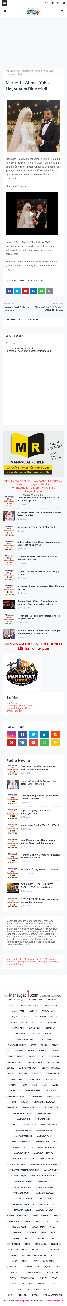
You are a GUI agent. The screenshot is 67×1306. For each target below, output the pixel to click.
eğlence (43, 1051)
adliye (13, 1005)
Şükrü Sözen (49, 1261)
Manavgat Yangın (22, 1210)
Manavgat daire (42, 1119)
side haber (22, 1250)
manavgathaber (40, 1216)
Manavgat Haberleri (47, 961)
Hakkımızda (22, 1295)
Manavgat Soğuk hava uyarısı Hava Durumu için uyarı (40, 588)
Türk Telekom (27, 1278)
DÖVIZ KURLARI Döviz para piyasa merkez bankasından (39, 901)
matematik (14, 1221)
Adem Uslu (53, 1000)
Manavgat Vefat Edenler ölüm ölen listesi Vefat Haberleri (39, 514)
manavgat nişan (18, 1176)
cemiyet (36, 1034)
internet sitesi (32, 1091)
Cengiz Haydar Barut (25, 1039)
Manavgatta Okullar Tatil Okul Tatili (36, 527)
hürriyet (13, 1085)
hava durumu (17, 1079)
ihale (44, 1085)
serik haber (40, 1244)
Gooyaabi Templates (53, 1301)
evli (42, 1057)
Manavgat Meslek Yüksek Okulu (45, 1164)
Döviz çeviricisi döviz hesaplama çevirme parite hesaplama (39, 499)
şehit (35, 1261)
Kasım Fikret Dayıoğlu (16, 1096)
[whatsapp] (44, 742)
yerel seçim (23, 1289)
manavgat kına (47, 1159)
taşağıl (47, 1267)
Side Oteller (38, 1250)
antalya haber (49, 1011)
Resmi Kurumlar (48, 1233)
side (10, 1250)
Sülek (24, 1261)
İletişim (36, 1295)
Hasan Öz (36, 1074)
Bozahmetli (18, 1028)
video (13, 1284)
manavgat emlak (44, 1130)
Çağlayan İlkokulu (17, 1045)
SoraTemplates (22, 1301)
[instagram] (58, 3)
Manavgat (12, 1108)
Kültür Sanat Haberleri (44, 1102)
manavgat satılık (44, 1187)
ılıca (25, 1085)
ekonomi (56, 1051)
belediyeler (37, 1022)
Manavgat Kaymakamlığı (23, 1159)
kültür (24, 1102)
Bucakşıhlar (34, 1028)
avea (24, 1022)
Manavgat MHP (51, 1170)
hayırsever (51, 1079)
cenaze (48, 1034)
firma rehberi (53, 1062)
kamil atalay (51, 1091)
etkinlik (32, 1057)
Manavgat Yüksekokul (17, 1216)
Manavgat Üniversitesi (23, 1204)
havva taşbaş (34, 1079)
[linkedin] (44, 734)
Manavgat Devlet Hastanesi (23, 1125)
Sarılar (40, 1238)
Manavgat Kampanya (43, 1153)
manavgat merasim (16, 1164)
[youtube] (33, 742)
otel (52, 1227)
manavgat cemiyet (24, 71)
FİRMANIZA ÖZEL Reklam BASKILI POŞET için (34, 481)
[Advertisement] (30, 44)
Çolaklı (55, 1045)
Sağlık (16, 1238)
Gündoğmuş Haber (27, 1068)
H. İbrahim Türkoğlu (50, 1068)
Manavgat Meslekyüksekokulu (24, 1170)
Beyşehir (52, 1022)
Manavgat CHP (23, 1119)
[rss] (55, 742)
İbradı (34, 1085)
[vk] (22, 742)
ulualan (43, 1278)
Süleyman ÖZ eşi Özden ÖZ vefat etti (40, 869)
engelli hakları (15, 1057)
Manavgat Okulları (24, 1182)
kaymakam (37, 1096)
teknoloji (13, 1272)
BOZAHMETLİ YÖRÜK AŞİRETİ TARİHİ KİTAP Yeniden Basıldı (37, 886)
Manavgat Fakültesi (21, 1142)
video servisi (27, 1284)
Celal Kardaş (21, 1034)
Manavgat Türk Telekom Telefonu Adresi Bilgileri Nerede (38, 617)
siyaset (54, 1255)
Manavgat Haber (15, 959)
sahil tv (28, 1238)
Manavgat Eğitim (23, 1130)
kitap (14, 1102)
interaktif (15, 1091)
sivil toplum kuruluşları (34, 1255)
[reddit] (55, 734)
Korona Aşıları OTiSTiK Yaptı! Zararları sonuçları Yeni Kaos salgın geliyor (37, 603)
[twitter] (52, 3)
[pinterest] (63, 3)
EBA (8, 1051)
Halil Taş (23, 1074)
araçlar (14, 1017)
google (10, 1068)
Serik (27, 1244)
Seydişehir (56, 1244)
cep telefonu (46, 1039)
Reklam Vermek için (52, 1295)
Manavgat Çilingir (15, 964)
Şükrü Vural (13, 1267)
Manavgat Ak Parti (31, 1108)
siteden (13, 1255)
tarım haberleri (31, 1267)
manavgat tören (24, 1199)
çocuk (44, 1045)
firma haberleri (34, 1062)
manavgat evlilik (45, 1136)
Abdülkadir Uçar (35, 1000)
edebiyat (19, 1051)
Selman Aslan (13, 1244)
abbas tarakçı (15, 1000)
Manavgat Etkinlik (23, 1136)
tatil (58, 1267)
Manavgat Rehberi (22, 1187)
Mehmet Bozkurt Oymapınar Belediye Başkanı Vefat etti (37, 558)
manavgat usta (44, 1199)
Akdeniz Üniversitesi (30, 1005)
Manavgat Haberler (25, 961)
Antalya (33, 1011)
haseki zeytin (52, 1074)
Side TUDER (54, 1250)
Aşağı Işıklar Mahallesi (45, 1017)
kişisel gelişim (54, 1096)
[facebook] (46, 3)
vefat (54, 1278)
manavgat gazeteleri (23, 1147)
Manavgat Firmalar (45, 1142)
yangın (41, 1284)
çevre (33, 1045)
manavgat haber (46, 1147)
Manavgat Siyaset (22, 1193)
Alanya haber (18, 1011)
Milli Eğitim (52, 1221)
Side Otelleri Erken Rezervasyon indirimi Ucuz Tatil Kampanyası (38, 543)
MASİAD (57, 1216)
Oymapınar (16, 1233)
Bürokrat (50, 1028)
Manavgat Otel (45, 1182)
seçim (51, 1238)
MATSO (27, 1221)
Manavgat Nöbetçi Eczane (20, 705)
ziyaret (47, 1289)
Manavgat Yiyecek (44, 1210)
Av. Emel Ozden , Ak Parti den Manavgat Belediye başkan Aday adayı (38, 632)
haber (11, 1074)
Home (9, 1295)
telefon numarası (32, 1272)
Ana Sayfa (10, 71)
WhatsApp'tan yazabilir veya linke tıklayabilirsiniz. (33, 489)
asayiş (26, 1017)
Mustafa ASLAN (19, 1227)
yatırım (52, 1284)
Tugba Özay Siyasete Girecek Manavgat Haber (38, 573)
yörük (37, 1289)
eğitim (31, 1051)
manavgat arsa (52, 1108)
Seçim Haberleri (14, 711)
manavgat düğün (36, 280)
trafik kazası (52, 1272)
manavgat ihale (21, 1153)
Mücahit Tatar (38, 1227)
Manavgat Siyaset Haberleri (20, 708)
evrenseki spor (14, 1062)
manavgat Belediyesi (22, 1113)
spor (14, 1261)
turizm (13, 1278)
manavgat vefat (46, 1204)
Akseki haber (51, 1005)
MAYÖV (39, 1221)
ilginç (55, 1085)
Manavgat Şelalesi (34, 959)
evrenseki (54, 1057)
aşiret (14, 1022)
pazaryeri (31, 1233)
